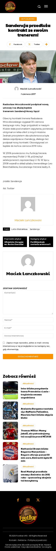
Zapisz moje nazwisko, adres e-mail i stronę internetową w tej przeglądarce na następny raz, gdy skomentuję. (26, 346)
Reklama (22, 540)
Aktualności (28, 19)
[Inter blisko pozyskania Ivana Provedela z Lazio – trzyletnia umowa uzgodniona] (10, 390)
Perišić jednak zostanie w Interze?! (40, 243)
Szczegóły (47, 547)
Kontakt (13, 540)
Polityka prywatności (37, 540)
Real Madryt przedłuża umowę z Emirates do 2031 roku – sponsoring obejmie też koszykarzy (36, 476)
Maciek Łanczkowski (30, 89)
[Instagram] (28, 500)
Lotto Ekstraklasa (19, 229)
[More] (46, 44)
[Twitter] (38, 500)
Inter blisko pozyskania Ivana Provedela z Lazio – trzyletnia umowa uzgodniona (35, 393)
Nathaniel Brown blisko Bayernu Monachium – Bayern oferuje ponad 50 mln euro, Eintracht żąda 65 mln (36, 454)
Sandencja (35, 229)
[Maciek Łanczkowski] (17, 89)
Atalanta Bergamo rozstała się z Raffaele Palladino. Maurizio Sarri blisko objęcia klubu (37, 413)
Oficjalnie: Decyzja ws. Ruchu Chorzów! (13, 243)
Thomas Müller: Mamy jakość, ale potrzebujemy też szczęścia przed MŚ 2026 (36, 433)
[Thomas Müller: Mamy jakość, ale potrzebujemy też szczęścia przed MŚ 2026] (10, 431)
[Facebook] (18, 500)
